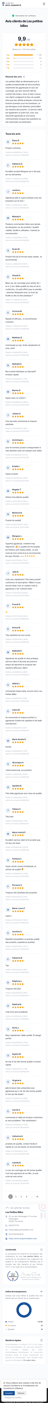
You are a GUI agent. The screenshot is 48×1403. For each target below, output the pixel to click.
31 (37, 1197)
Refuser (21, 1393)
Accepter (9, 1393)
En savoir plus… (30, 1360)
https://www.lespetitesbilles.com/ (23, 1238)
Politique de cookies (13, 1397)
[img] (24, 76)
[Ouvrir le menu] (44, 4)
